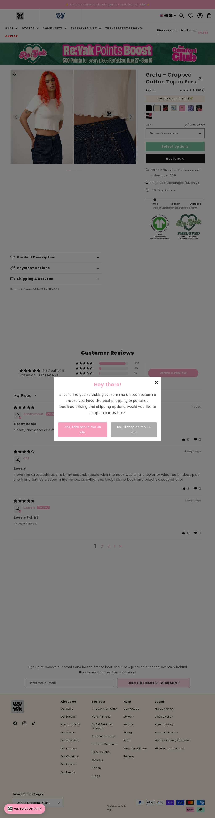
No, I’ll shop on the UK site (134, 429)
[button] (24, 809)
